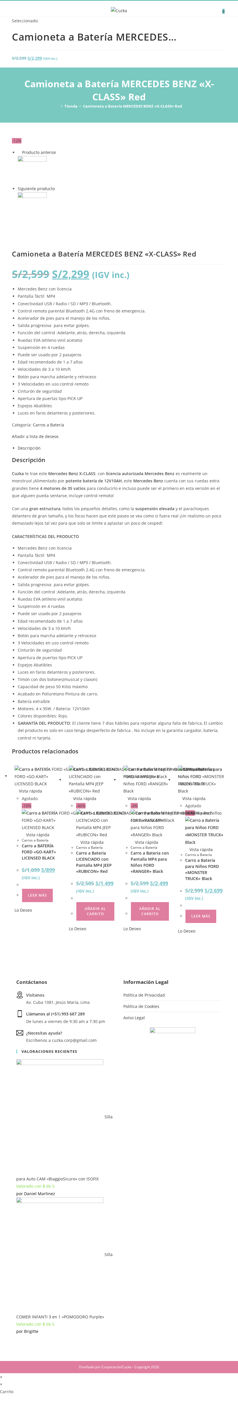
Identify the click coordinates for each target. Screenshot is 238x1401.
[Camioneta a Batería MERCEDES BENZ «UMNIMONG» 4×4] (32, 206)
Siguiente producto (36, 188)
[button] (35, 436)
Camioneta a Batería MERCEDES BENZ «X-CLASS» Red (132, 106)
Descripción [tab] (29, 448)
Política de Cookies (141, 1006)
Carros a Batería (48, 425)
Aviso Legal (134, 1017)
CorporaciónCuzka (116, 1366)
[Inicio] (57, 106)
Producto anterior (39, 152)
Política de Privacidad (144, 995)
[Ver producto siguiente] (57, 188)
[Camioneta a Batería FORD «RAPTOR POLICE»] (32, 170)
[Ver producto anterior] (19, 152)
